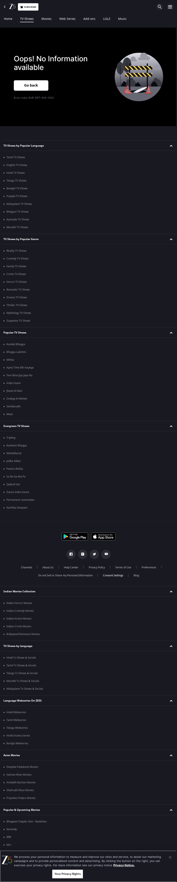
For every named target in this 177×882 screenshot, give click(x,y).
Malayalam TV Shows (19, 204)
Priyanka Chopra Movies (21, 798)
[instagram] (81, 554)
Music (122, 19)
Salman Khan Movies (19, 775)
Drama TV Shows (16, 297)
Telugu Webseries (17, 728)
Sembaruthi (13, 406)
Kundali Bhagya (15, 344)
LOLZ (106, 19)
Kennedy (11, 829)
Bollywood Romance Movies (23, 634)
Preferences (147, 567)
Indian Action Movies (19, 619)
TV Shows (27, 19)
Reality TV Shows (16, 251)
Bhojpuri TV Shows (17, 212)
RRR (8, 837)
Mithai (10, 360)
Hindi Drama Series (18, 736)
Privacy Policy (95, 567)
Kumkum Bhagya (16, 445)
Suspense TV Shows (18, 321)
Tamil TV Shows (15, 157)
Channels (24, 567)
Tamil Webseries (16, 720)
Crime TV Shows (16, 274)
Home (8, 19)
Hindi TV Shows (15, 173)
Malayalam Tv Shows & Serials (24, 689)
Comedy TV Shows (17, 259)
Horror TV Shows (16, 282)
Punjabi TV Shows (16, 196)
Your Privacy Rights (66, 874)
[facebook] (69, 554)
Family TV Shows (16, 266)
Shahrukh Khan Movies (20, 790)
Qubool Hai (13, 484)
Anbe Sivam (13, 383)
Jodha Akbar (13, 461)
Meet (9, 414)
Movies (46, 19)
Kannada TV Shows (17, 219)
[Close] (167, 857)
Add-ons (89, 19)
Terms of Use (122, 567)
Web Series (67, 19)
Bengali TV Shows (17, 188)
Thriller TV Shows (16, 305)
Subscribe (30, 7)
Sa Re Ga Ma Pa (15, 477)
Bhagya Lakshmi (16, 352)
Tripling (10, 438)
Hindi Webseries (16, 712)
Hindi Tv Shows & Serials (21, 658)
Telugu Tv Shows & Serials (22, 673)
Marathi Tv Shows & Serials (22, 681)
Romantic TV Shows (18, 290)
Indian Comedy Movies (20, 611)
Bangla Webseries (17, 743)
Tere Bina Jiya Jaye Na (19, 375)
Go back (31, 84)
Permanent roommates (20, 500)
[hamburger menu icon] (170, 6)
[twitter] (92, 554)
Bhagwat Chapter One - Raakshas (26, 822)
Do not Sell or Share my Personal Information (63, 575)
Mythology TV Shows (18, 313)
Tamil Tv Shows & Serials (21, 665)
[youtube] (104, 554)
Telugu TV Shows (16, 181)
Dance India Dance (17, 492)
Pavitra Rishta (14, 469)
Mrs (8, 845)
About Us (46, 567)
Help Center (69, 567)
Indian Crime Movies (18, 626)
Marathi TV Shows (17, 227)
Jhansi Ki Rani (14, 391)
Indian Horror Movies (19, 603)
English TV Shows (16, 165)
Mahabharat (13, 453)
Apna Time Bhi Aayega (20, 368)
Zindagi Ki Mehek (16, 399)
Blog (134, 575)
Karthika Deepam (16, 508)
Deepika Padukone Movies (22, 767)
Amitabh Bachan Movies (21, 782)
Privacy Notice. (124, 865)
